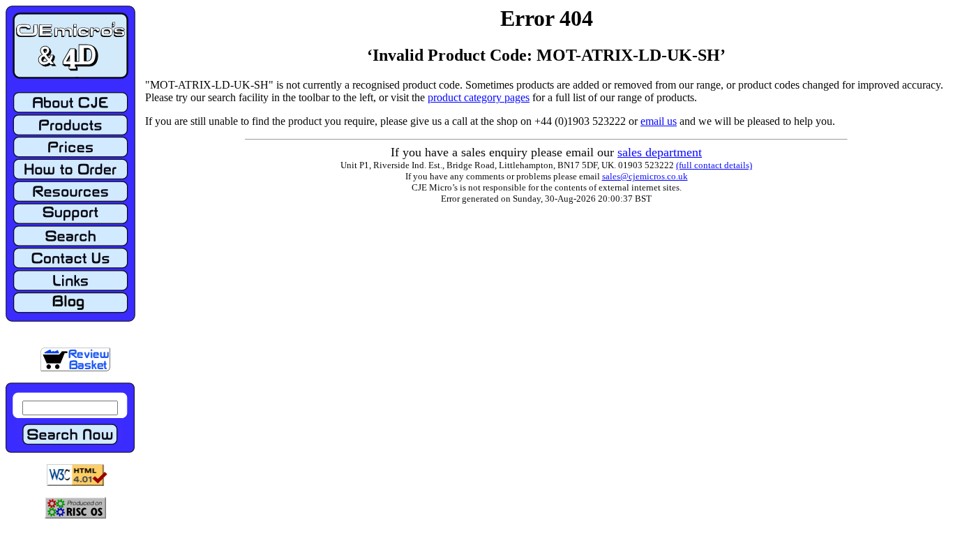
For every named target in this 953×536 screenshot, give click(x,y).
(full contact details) (714, 165)
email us (658, 121)
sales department (659, 152)
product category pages (479, 97)
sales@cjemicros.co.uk (645, 176)
